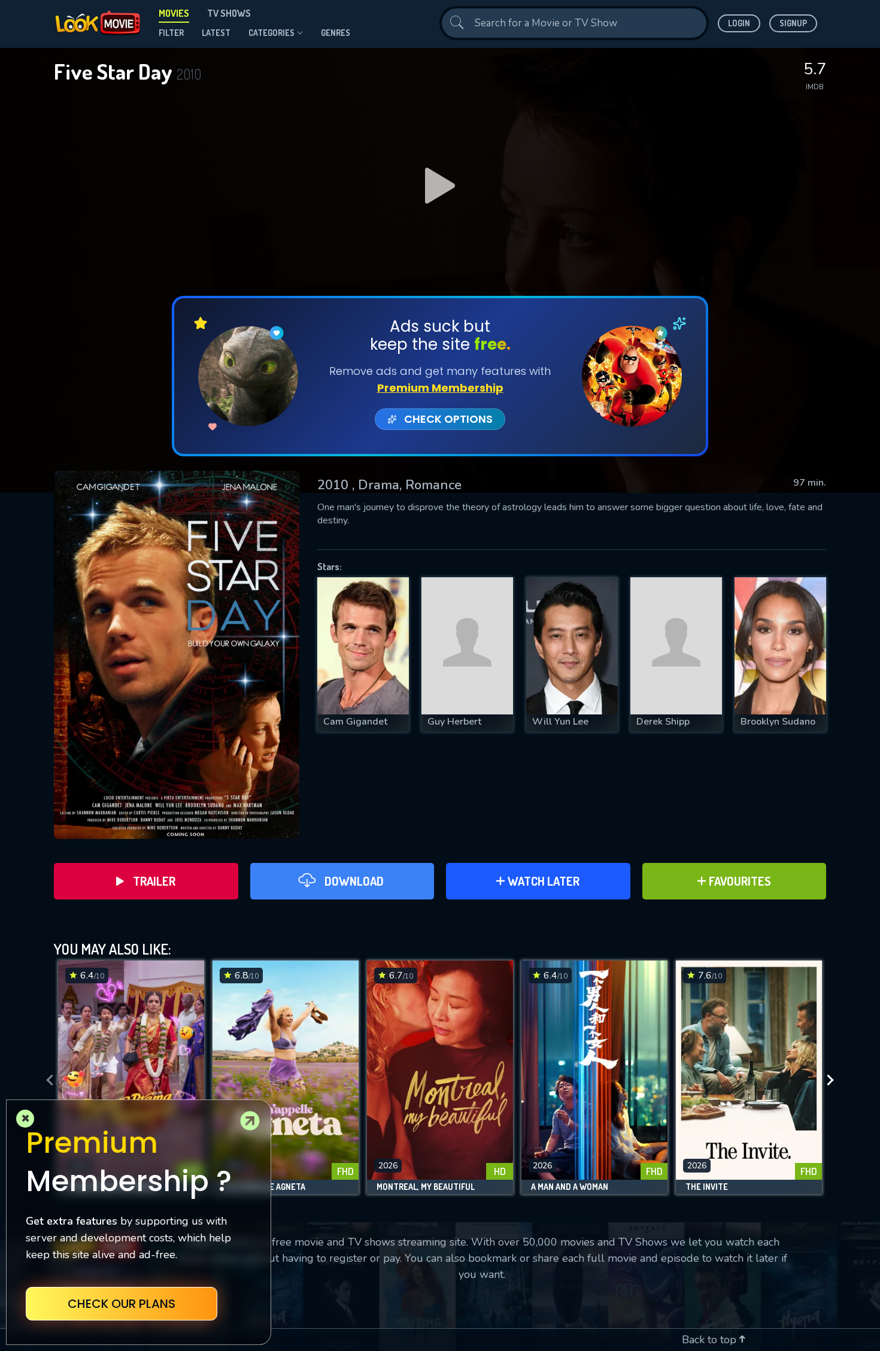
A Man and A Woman (569, 1187)
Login (739, 23)
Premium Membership (440, 387)
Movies (174, 13)
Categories (271, 33)
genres (335, 33)
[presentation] (46, 1080)
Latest (216, 33)
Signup (793, 23)
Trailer (154, 881)
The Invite (706, 1187)
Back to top (710, 1339)
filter (171, 33)
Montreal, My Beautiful (426, 1187)
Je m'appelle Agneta (263, 1187)
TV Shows (229, 13)
